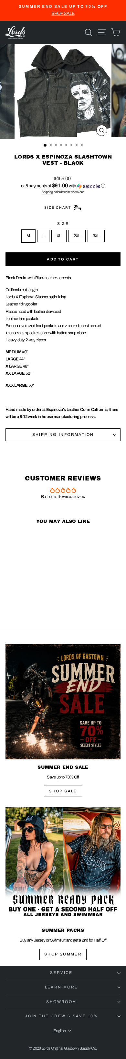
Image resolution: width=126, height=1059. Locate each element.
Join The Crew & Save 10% (61, 1016)
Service (61, 972)
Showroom (61, 1001)
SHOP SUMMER (63, 954)
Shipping (47, 192)
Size (63, 223)
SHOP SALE (63, 791)
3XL (96, 236)
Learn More (61, 987)
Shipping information (63, 434)
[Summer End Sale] (63, 701)
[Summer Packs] (63, 864)
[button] (63, 186)
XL (59, 236)
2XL (77, 236)
